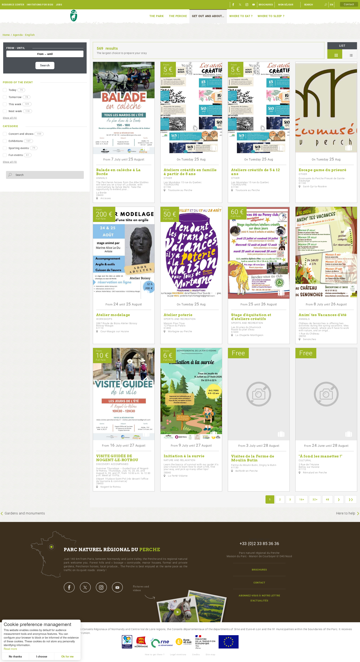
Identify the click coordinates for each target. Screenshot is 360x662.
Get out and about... (208, 16)
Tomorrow (18, 97)
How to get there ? (154, 654)
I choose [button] (41, 656)
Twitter (240, 4)
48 (327, 499)
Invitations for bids (40, 4)
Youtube (253, 4)
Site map (210, 654)
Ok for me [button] (67, 656)
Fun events (19, 155)
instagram (101, 587)
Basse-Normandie (141, 642)
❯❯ (351, 499)
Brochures (266, 4)
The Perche (178, 16)
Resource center (13, 4)
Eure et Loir (184, 642)
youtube (117, 587)
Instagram (247, 4)
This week (19, 104)
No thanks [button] (15, 656)
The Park (156, 16)
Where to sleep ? (271, 16)
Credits (196, 654)
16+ (301, 499)
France (205, 642)
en (331, 4)
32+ (315, 499)
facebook (69, 587)
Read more (10, 649)
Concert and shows (25, 133)
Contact (349, 4)
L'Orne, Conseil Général (161, 642)
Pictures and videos (141, 588)
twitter (85, 587)
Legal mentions (178, 654)
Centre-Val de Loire (126, 642)
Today (16, 89)
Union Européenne (228, 642)
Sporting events (22, 147)
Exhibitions (20, 140)
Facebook (233, 4)
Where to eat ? (241, 16)
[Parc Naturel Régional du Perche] (73, 16)
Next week (19, 111)
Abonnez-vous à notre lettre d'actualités (259, 598)
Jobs (59, 4)
